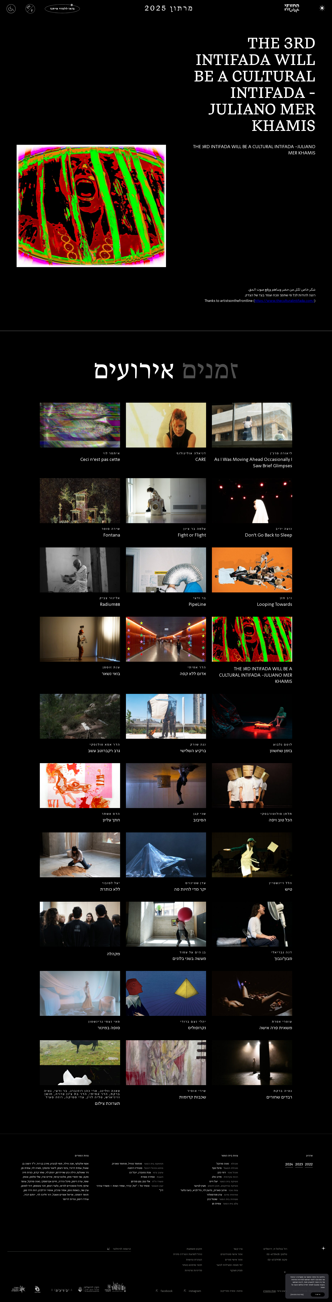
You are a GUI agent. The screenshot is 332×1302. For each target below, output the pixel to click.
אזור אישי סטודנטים (231, 1254)
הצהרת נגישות (194, 1259)
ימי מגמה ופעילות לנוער (229, 1265)
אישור (318, 1294)
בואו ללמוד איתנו (62, 8)
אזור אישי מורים (234, 1259)
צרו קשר (238, 1249)
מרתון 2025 (169, 8)
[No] (285, 1272)
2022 (309, 1164)
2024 (289, 1164)
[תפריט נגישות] (11, 11)
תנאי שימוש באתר (192, 1265)
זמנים (210, 371)
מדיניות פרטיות (193, 1270)
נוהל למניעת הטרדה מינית (187, 1254)
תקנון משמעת (194, 1249)
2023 (299, 1164)
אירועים (134, 371)
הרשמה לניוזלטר (122, 1249)
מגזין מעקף (236, 1270)
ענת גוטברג (269, 1291)
